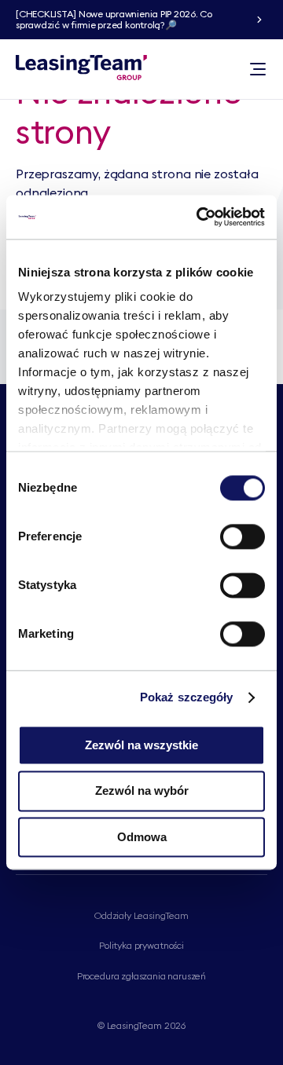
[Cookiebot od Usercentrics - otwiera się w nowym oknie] (199, 217)
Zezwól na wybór (142, 791)
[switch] (242, 536)
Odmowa (142, 837)
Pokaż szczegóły (186, 697)
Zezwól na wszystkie (141, 745)
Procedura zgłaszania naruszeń (141, 976)
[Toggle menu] (257, 69)
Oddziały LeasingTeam (141, 915)
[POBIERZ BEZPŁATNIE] (259, 19)
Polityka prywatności (141, 945)
